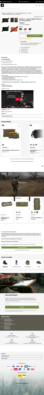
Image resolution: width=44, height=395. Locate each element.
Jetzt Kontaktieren (22, 247)
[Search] (2, 9)
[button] (22, 161)
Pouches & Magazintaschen (21, 13)
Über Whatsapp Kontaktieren (22, 250)
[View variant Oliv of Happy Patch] (17, 212)
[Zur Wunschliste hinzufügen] (17, 17)
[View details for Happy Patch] (22, 204)
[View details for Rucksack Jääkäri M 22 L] (37, 204)
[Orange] (25, 29)
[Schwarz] (30, 29)
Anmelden (22, 307)
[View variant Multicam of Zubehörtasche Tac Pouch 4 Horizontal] (36, 144)
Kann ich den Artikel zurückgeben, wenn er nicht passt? (11, 238)
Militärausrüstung (10, 13)
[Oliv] (20, 29)
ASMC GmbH (25, 383)
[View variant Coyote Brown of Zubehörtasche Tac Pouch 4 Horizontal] (31, 144)
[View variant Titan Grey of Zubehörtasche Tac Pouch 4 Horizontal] (33, 144)
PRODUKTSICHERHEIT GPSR (6, 116)
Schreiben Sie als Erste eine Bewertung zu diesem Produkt (22, 161)
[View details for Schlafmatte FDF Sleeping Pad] (7, 204)
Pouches (29, 13)
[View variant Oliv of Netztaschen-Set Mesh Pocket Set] (3, 144)
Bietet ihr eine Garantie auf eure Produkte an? (10, 241)
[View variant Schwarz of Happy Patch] (19, 212)
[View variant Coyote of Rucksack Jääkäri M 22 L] (34, 212)
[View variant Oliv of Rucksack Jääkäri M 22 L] (32, 212)
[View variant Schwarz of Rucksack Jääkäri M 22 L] (37, 212)
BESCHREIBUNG (4, 57)
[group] (5, 263)
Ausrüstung (3, 13)
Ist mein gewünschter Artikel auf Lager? (8, 231)
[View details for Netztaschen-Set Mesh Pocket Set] (11, 134)
